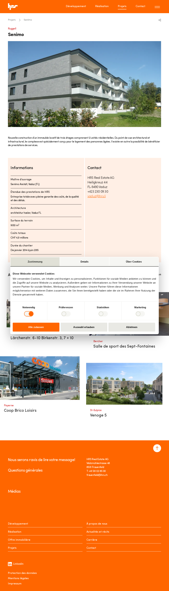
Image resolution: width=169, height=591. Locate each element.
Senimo (28, 20)
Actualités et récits (97, 532)
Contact (140, 6)
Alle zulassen (36, 327)
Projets (122, 6)
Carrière (91, 540)
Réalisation (102, 6)
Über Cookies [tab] (134, 261)
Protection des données (22, 573)
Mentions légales (18, 578)
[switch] (66, 313)
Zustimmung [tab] (35, 261)
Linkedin (18, 564)
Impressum (14, 583)
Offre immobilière (19, 540)
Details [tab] (85, 261)
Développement (76, 6)
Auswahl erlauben (83, 327)
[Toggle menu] (157, 6)
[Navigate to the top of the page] (157, 448)
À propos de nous (96, 524)
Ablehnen (131, 327)
